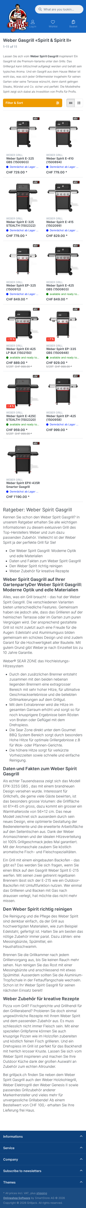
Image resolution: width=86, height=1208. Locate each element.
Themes (9, 1182)
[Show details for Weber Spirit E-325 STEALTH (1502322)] (23, 197)
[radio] (70, 103)
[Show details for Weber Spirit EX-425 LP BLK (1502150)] (23, 324)
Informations (13, 1136)
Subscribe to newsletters (22, 1171)
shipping (41, 1193)
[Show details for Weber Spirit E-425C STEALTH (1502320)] (23, 391)
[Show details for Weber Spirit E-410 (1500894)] (63, 134)
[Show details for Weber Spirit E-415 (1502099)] (63, 197)
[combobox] (59, 9)
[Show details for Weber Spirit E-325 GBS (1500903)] (23, 134)
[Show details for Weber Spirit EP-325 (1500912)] (23, 261)
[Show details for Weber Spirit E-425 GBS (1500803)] (63, 261)
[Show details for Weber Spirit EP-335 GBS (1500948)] (63, 324)
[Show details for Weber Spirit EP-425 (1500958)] (63, 391)
